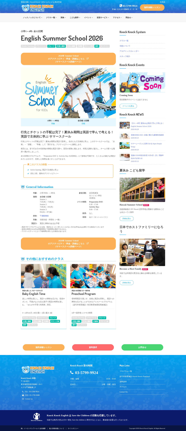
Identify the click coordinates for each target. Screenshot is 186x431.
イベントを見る (128, 106)
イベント (87, 17)
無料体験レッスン (152, 7)
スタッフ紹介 (125, 56)
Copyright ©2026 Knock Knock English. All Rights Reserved (147, 428)
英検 (62, 17)
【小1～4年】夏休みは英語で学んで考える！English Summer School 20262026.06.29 (147, 126)
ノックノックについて (32, 17)
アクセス (116, 17)
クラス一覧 (50, 17)
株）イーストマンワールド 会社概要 (33, 428)
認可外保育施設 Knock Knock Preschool (135, 376)
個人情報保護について (56, 428)
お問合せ (142, 347)
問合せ (128, 17)
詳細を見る (126, 218)
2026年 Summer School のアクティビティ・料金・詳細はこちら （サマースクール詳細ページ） (67, 59)
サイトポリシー (73, 428)
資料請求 (93, 347)
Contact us (29, 399)
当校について (125, 46)
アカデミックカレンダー (129, 51)
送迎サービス (102, 17)
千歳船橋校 (44, 216)
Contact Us (123, 392)
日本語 (162, 2)
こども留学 (74, 17)
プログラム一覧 (126, 371)
